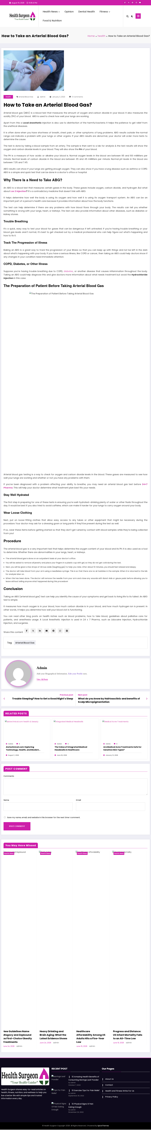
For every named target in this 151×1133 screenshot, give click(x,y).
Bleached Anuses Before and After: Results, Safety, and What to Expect (92, 880)
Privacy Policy (111, 1096)
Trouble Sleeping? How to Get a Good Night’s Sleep (42, 698)
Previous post (66, 695)
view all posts (42, 679)
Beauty (81, 853)
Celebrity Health (122, 853)
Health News (50, 11)
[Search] (128, 16)
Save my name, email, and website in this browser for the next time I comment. (43, 817)
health (8, 97)
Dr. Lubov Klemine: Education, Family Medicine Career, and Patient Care (128, 1037)
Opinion (69, 11)
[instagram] (136, 2)
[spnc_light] (132, 16)
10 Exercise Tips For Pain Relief (85, 1090)
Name (6, 800)
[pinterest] (53, 630)
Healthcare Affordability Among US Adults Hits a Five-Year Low (19, 1037)
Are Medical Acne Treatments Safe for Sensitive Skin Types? (122, 748)
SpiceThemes (103, 1125)
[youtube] (140, 2)
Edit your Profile (75, 673)
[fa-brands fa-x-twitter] (128, 2)
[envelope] (46, 630)
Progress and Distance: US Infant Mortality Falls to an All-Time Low (55, 1035)
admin (42, 97)
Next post (82, 695)
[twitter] (33, 630)
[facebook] (27, 630)
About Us (109, 1079)
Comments (9, 776)
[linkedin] (40, 630)
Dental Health (86, 11)
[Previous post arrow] (4, 699)
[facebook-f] (125, 2)
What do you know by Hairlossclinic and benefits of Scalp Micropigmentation (109, 700)
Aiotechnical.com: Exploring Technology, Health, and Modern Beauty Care (22, 748)
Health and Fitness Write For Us (119, 1091)
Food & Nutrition (52, 20)
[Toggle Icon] (138, 16)
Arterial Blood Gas (26, 97)
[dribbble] (132, 2)
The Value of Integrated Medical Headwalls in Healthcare (71, 748)
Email (78, 800)
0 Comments (77, 97)
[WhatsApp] (60, 630)
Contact (109, 1085)
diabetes (68, 271)
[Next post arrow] (146, 699)
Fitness (104, 11)
